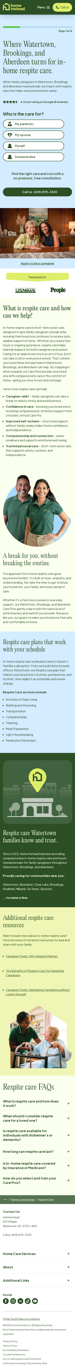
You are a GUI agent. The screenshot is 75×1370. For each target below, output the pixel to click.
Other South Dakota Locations (21, 1318)
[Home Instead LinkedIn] (20, 1301)
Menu (41, 7)
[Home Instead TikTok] (28, 1301)
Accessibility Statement (16, 1350)
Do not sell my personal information (22, 1359)
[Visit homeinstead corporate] (14, 7)
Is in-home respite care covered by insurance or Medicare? (29, 1165)
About (8, 1267)
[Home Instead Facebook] (6, 1301)
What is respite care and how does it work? (31, 1103)
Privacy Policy (10, 1341)
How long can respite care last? (28, 1151)
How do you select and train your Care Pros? (29, 1180)
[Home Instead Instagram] (13, 1301)
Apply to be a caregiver (37, 263)
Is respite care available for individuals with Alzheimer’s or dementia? (27, 1135)
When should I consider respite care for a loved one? (28, 1118)
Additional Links (16, 1280)
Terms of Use (10, 1345)
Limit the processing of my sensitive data (25, 1363)
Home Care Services (23, 1199)
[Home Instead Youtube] (35, 1301)
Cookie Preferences (14, 1354)
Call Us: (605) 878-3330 (39, 192)
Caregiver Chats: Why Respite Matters (32, 956)
